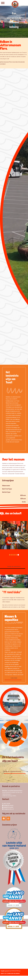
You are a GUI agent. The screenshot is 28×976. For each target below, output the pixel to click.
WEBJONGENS (17, 973)
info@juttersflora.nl (8, 809)
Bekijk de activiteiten (14, 566)
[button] (2, 21)
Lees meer (14, 678)
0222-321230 (6, 803)
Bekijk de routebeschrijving (12, 771)
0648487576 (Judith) (8, 807)
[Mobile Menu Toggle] (2, 3)
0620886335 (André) (8, 805)
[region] (14, 22)
